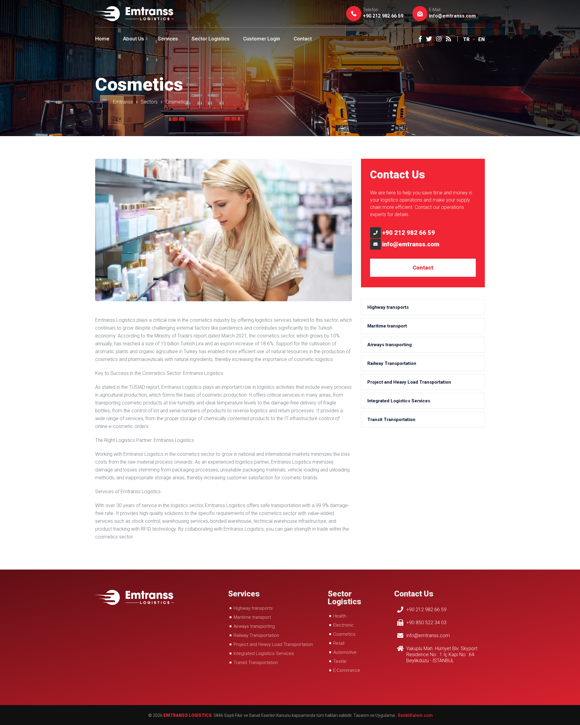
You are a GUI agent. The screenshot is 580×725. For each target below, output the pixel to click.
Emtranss (123, 102)
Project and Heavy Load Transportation (409, 382)
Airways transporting (389, 344)
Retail (338, 643)
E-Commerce (346, 670)
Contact (303, 39)
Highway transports (388, 307)
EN (481, 39)
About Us (133, 39)
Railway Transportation (391, 363)
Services (168, 39)
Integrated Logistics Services (398, 401)
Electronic (343, 625)
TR (466, 39)
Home (102, 39)
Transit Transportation (391, 419)
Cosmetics (344, 634)
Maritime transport (387, 326)
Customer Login (261, 39)
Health (339, 616)
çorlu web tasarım (415, 715)
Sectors (149, 102)
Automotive (344, 652)
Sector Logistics (211, 39)
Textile (339, 661)
